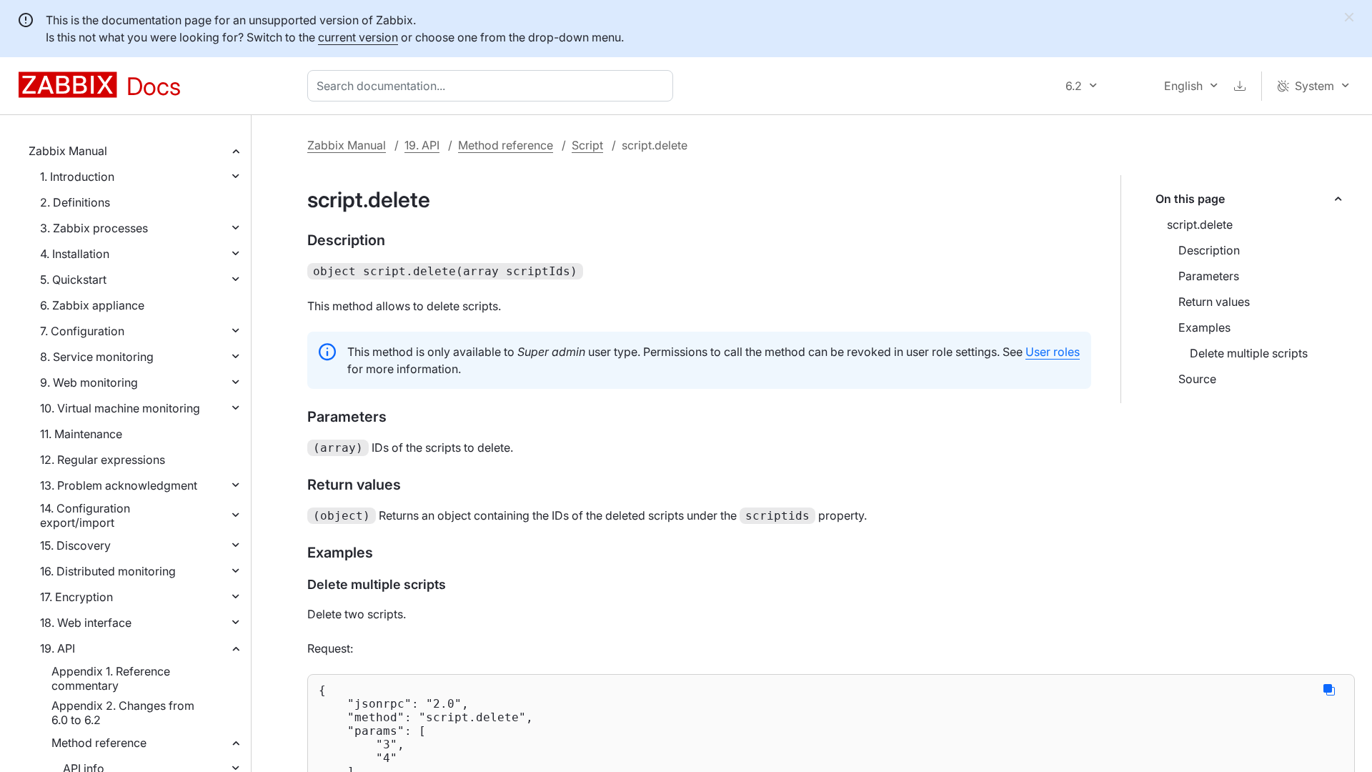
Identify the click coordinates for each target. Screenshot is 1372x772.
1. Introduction (77, 176)
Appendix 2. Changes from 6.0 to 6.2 (122, 712)
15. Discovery (75, 545)
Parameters (1208, 276)
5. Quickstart (73, 279)
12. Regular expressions (102, 459)
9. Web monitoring (89, 382)
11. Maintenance (81, 434)
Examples (1204, 327)
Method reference (98, 743)
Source (1197, 379)
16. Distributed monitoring (108, 571)
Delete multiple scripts (1249, 353)
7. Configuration (82, 331)
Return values (1214, 302)
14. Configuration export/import (85, 515)
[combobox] (493, 85)
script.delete (1200, 224)
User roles (1052, 352)
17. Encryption (76, 597)
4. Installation (74, 254)
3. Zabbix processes (94, 228)
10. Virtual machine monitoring (120, 408)
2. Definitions (75, 202)
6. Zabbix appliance (92, 305)
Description (1209, 250)
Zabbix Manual (68, 151)
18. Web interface (85, 622)
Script (587, 145)
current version (358, 37)
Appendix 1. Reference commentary (110, 678)
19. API (57, 648)
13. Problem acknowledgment (118, 485)
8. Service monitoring (97, 357)
